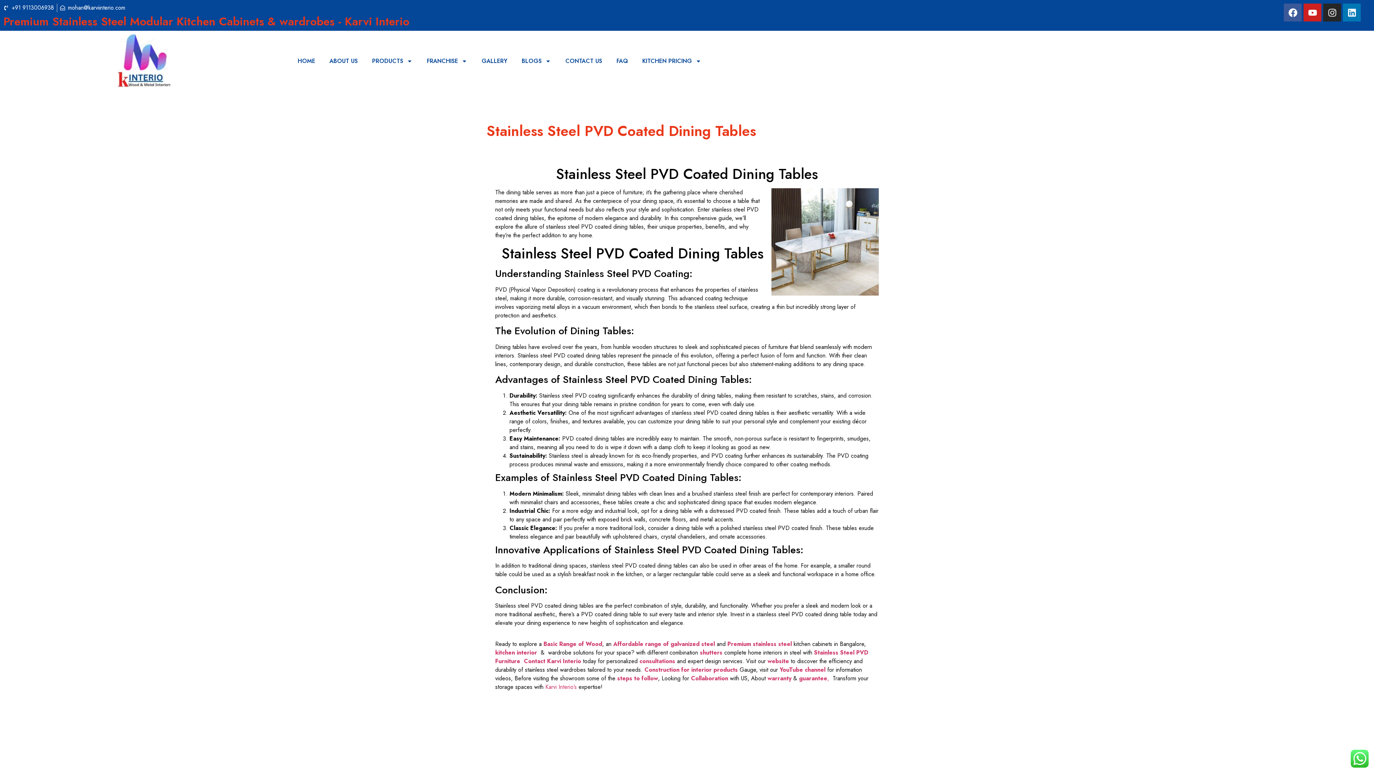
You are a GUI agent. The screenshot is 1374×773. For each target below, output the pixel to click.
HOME (306, 61)
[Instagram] (1332, 12)
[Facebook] (1293, 12)
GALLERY (494, 61)
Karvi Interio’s (561, 687)
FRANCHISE (442, 61)
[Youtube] (1312, 12)
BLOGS (532, 61)
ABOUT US (344, 61)
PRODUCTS (387, 61)
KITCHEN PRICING (667, 61)
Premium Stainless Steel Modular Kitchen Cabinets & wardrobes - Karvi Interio (206, 21)
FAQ (622, 61)
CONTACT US (583, 61)
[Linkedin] (1352, 12)
